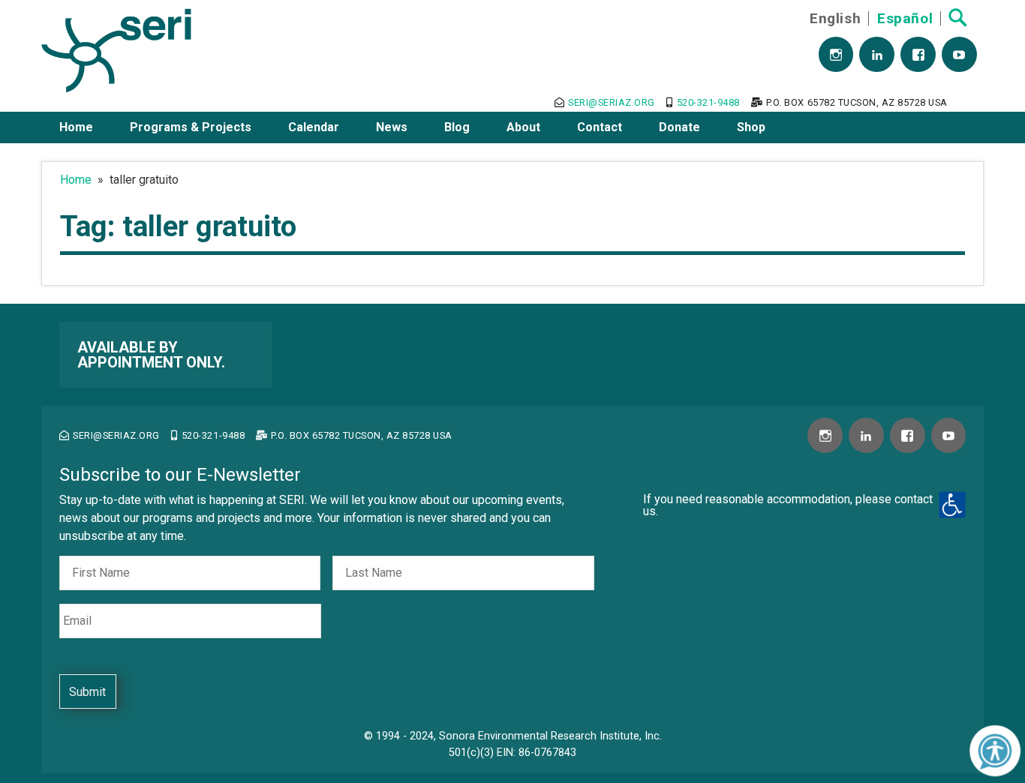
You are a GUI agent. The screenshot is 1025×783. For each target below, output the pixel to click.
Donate (679, 127)
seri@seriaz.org (611, 102)
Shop (751, 127)
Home (76, 127)
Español (905, 18)
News (391, 127)
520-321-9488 (708, 102)
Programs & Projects (190, 127)
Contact (599, 127)
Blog (457, 127)
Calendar (313, 127)
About (523, 127)
